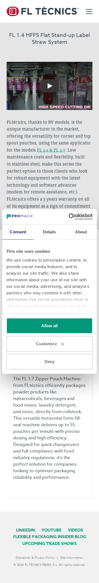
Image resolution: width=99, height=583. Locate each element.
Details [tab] (49, 232)
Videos (75, 530)
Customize (46, 343)
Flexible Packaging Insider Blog (49, 537)
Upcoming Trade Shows (49, 543)
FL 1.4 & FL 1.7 (51, 149)
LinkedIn (25, 530)
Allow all (49, 325)
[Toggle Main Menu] (89, 11)
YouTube (51, 530)
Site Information (71, 557)
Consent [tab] (18, 232)
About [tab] (81, 232)
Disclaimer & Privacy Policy (35, 557)
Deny (49, 361)
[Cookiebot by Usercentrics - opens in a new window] (70, 216)
